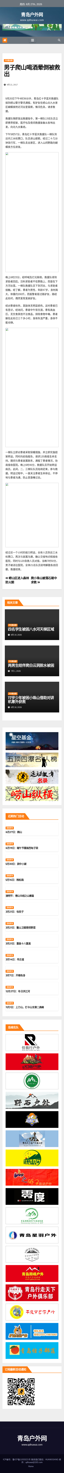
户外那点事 (9, 60)
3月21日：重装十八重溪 (18, 943)
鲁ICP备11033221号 (21, 1459)
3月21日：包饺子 (15, 911)
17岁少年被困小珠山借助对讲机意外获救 (31, 699)
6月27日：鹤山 (14, 832)
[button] (59, 40)
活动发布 (10, 828)
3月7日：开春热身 (15, 975)
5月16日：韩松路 (15, 879)
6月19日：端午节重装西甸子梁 (22, 848)
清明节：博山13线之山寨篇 (20, 895)
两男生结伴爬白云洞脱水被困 (31, 665)
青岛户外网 (32, 14)
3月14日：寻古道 (15, 959)
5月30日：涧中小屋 (16, 863)
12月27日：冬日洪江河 (18, 991)
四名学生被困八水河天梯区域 (31, 629)
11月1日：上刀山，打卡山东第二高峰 (25, 1007)
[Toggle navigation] (32, 40)
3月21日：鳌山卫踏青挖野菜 (20, 927)
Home (31, 1466)
